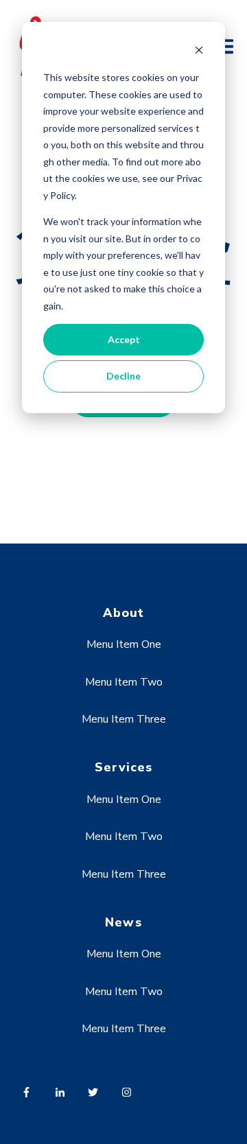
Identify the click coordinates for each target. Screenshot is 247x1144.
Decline (123, 376)
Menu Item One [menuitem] (123, 644)
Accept (124, 339)
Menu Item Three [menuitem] (124, 719)
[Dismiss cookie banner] (199, 51)
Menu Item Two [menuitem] (124, 682)
